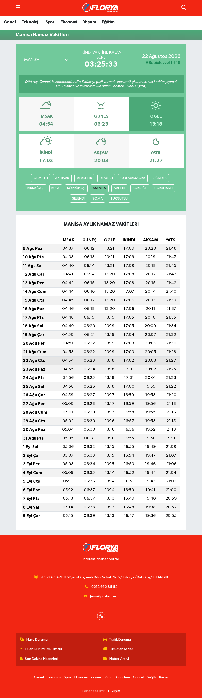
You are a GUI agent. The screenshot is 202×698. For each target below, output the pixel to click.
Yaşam (89, 22)
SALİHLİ (119, 188)
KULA (55, 188)
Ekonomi (68, 22)
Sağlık (151, 677)
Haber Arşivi (119, 659)
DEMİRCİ (106, 178)
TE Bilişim (113, 691)
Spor (50, 22)
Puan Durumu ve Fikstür (43, 649)
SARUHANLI (163, 188)
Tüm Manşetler (121, 649)
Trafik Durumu (120, 639)
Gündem (123, 677)
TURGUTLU (119, 198)
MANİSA (99, 188)
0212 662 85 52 (104, 587)
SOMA (97, 198)
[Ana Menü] (18, 8)
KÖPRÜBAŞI (76, 188)
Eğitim (108, 22)
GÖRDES (160, 178)
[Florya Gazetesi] (100, 8)
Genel (10, 22)
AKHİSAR (62, 178)
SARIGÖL (140, 188)
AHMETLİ (41, 178)
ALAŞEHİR (84, 178)
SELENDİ (78, 198)
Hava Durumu (37, 639)
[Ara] (183, 8)
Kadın (163, 677)
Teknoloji (31, 22)
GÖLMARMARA (132, 178)
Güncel (138, 677)
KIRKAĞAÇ (35, 188)
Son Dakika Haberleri (41, 659)
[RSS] (101, 616)
